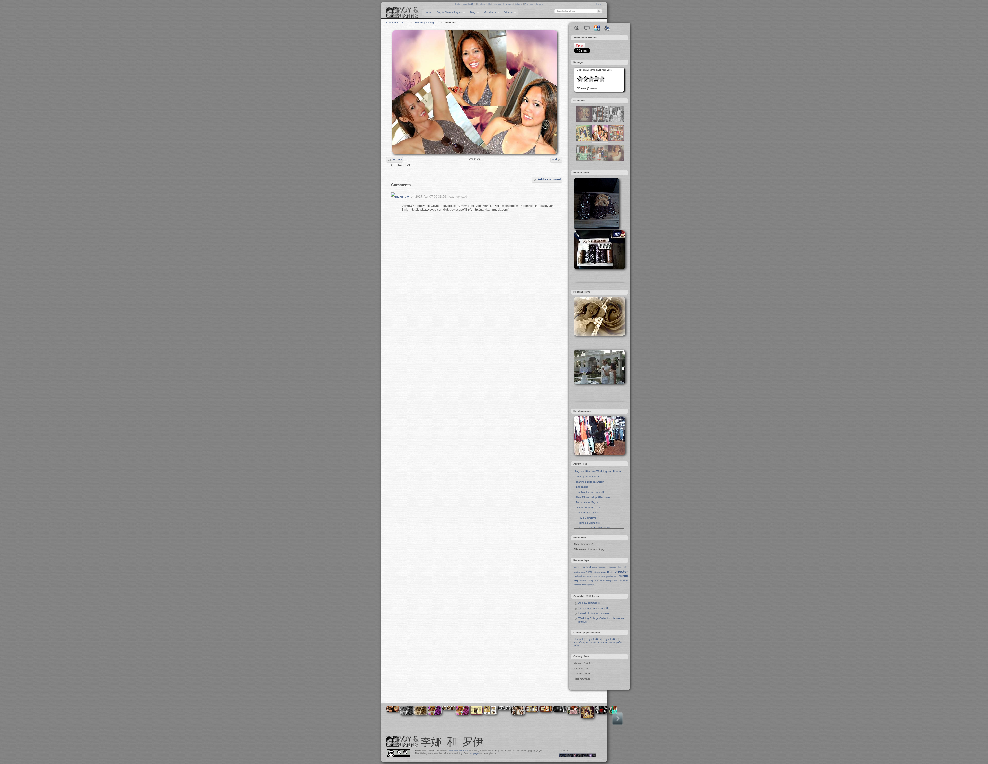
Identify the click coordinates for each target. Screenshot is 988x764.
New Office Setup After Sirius (592, 497)
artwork (577, 567)
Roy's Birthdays (585, 517)
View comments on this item (587, 28)
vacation (577, 585)
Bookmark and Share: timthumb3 (597, 28)
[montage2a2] (616, 121)
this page (474, 753)
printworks (611, 576)
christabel (612, 567)
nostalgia (596, 576)
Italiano (519, 4)
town (596, 581)
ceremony (602, 567)
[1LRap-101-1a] (584, 140)
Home (428, 12)
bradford (586, 567)
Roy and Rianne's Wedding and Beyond (598, 471)
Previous (397, 159)
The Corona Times (586, 512)
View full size (576, 28)
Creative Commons (458, 750)
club (626, 567)
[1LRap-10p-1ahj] (616, 159)
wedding (585, 585)
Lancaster (581, 486)
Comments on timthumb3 (593, 608)
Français (508, 4)
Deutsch (456, 4)
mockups (587, 576)
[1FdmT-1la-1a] (600, 159)
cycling (577, 572)
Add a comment (549, 179)
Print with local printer (607, 28)
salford (583, 581)
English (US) (484, 4)
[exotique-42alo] (600, 121)
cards (594, 567)
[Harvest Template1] (616, 140)
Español (497, 4)
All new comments (589, 602)
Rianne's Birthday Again (589, 481)
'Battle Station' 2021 (587, 507)
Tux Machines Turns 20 (589, 492)
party (603, 576)
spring (590, 581)
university (624, 581)
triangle (609, 581)
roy (576, 580)
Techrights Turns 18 (587, 476)
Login (599, 4)
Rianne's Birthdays (587, 522)
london (603, 572)
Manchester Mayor (586, 502)
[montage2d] (584, 159)
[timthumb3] (600, 140)
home (589, 571)
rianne (623, 576)
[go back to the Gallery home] (402, 12)
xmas (591, 585)
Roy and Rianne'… (397, 22)
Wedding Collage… (426, 22)
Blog (471, 12)
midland (578, 576)
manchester (617, 571)
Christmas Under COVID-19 (592, 528)
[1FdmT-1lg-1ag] (584, 121)
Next (554, 159)
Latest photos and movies (593, 613)
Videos (507, 12)
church (620, 567)
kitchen (597, 572)
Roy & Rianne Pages (448, 12)
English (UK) (469, 4)
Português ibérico (533, 4)
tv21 (616, 581)
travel (602, 581)
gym (583, 572)
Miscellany (488, 12)
